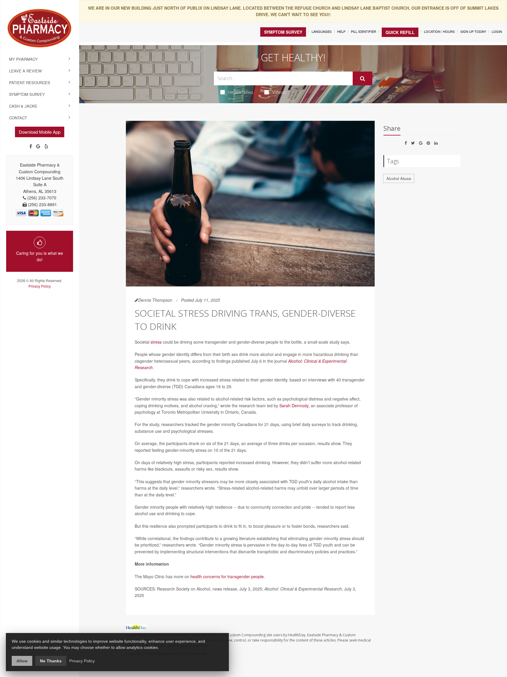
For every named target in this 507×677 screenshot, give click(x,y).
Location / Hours (439, 31)
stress (156, 342)
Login (497, 31)
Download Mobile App (39, 132)
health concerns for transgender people (227, 576)
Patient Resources (29, 82)
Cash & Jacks (23, 106)
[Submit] (362, 79)
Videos (279, 92)
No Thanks (51, 661)
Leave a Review (25, 71)
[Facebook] (30, 146)
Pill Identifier (363, 31)
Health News (241, 92)
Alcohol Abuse (398, 178)
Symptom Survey (27, 94)
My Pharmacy (23, 59)
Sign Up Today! (473, 31)
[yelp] (46, 146)
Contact (18, 118)
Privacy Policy (39, 286)
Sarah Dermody (293, 405)
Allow (22, 661)
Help (341, 31)
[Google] (38, 146)
